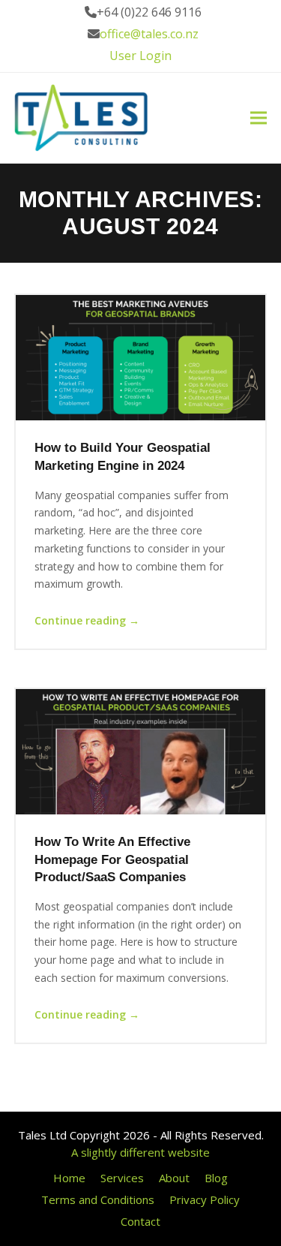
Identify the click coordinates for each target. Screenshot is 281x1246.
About (174, 1177)
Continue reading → (86, 620)
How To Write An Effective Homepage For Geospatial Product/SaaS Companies (112, 859)
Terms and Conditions (97, 1199)
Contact (140, 1221)
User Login (140, 55)
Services (122, 1177)
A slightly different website (140, 1152)
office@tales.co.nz (149, 34)
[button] (258, 118)
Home (69, 1177)
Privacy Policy (204, 1199)
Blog (216, 1177)
